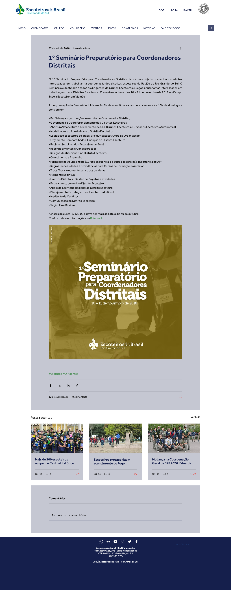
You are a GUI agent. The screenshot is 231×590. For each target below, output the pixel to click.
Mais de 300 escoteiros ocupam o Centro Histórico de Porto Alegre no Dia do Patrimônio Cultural (56, 461)
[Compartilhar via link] (77, 385)
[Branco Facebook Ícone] (136, 541)
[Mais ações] (180, 48)
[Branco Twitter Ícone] (129, 541)
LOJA (174, 10)
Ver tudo (195, 416)
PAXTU (188, 10)
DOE (161, 10)
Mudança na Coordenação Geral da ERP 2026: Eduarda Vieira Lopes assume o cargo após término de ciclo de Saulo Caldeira (174, 461)
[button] (39, 28)
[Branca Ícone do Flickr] (108, 541)
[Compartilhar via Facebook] (50, 385)
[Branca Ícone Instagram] (122, 541)
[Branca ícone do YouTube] (115, 541)
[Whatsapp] (101, 541)
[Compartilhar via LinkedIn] (68, 385)
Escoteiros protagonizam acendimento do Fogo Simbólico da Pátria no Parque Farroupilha (115, 461)
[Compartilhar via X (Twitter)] (59, 385)
